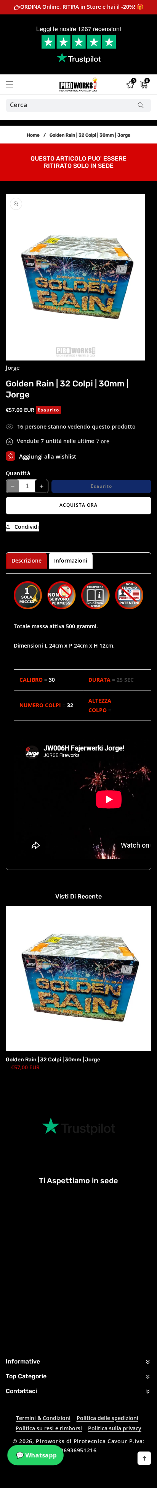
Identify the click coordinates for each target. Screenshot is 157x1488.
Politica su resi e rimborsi (49, 1428)
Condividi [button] (26, 526)
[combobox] (78, 105)
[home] (98, 1479)
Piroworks (50, 1441)
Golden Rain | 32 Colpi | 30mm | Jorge (53, 1059)
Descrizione (26, 560)
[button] (14, 84)
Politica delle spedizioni (107, 1418)
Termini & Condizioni (43, 1418)
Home (33, 135)
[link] (78, 161)
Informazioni (70, 560)
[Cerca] (140, 105)
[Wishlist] (10, 456)
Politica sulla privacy (114, 1428)
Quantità (18, 473)
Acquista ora (78, 505)
